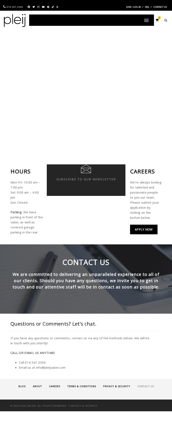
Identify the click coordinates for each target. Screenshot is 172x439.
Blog (22, 386)
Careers (54, 386)
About (37, 386)
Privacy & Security (116, 386)
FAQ (147, 6)
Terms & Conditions (81, 386)
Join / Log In (133, 6)
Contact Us (160, 6)
